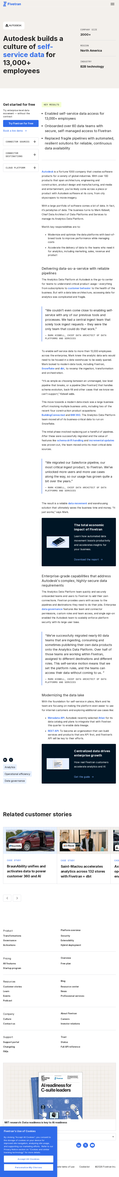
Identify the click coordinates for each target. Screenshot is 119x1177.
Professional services (72, 996)
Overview (66, 958)
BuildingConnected (53, 415)
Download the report (86, 559)
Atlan (101, 717)
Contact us (9, 1023)
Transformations (12, 935)
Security (65, 935)
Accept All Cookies (28, 1159)
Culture (7, 1019)
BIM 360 (75, 415)
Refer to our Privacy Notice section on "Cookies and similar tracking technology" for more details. (28, 1149)
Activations (9, 945)
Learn (6, 991)
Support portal (11, 1042)
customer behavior (79, 288)
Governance (9, 940)
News (64, 991)
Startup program (12, 968)
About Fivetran (69, 1013)
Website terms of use (63, 1166)
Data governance (15, 780)
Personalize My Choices (28, 1167)
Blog (63, 981)
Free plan (66, 963)
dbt (62, 368)
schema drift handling (70, 440)
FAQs (5, 1051)
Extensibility (67, 940)
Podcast (7, 1000)
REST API (53, 730)
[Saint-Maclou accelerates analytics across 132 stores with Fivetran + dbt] (84, 855)
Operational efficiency (17, 774)
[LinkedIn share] (5, 760)
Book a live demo (13, 130)
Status (64, 1042)
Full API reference (70, 1046)
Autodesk (47, 171)
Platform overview (71, 930)
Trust (63, 1037)
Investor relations (70, 1023)
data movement (77, 503)
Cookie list (84, 1166)
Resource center (70, 986)
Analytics (10, 767)
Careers (65, 1019)
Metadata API (56, 717)
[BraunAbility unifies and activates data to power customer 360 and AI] (30, 855)
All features (9, 963)
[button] (112, 4)
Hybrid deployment (71, 945)
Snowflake (48, 368)
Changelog (9, 1046)
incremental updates (101, 440)
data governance (52, 609)
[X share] (11, 760)
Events (6, 996)
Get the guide (82, 776)
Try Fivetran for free (21, 123)
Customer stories (12, 986)
